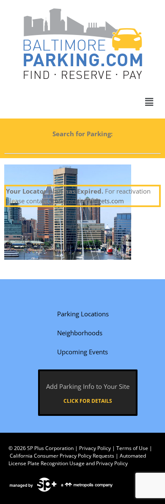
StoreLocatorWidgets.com (86, 201)
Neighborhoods (79, 333)
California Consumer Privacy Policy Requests (62, 455)
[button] (149, 102)
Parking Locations (83, 314)
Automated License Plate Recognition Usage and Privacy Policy (77, 459)
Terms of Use (132, 448)
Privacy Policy (95, 448)
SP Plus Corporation (50, 448)
